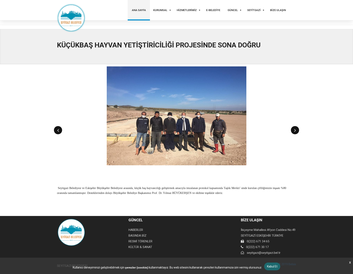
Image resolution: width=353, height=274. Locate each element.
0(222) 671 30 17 (257, 247)
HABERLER (135, 230)
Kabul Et (272, 266)
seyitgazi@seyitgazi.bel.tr (263, 253)
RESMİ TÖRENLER (140, 241)
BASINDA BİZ (137, 235)
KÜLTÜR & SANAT (140, 247)
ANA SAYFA (139, 10)
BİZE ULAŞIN (278, 10)
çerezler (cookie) (136, 267)
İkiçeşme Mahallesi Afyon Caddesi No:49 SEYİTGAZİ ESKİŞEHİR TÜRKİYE (268, 232)
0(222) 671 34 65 (258, 241)
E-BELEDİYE (213, 10)
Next (295, 130)
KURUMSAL (160, 10)
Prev (58, 130)
